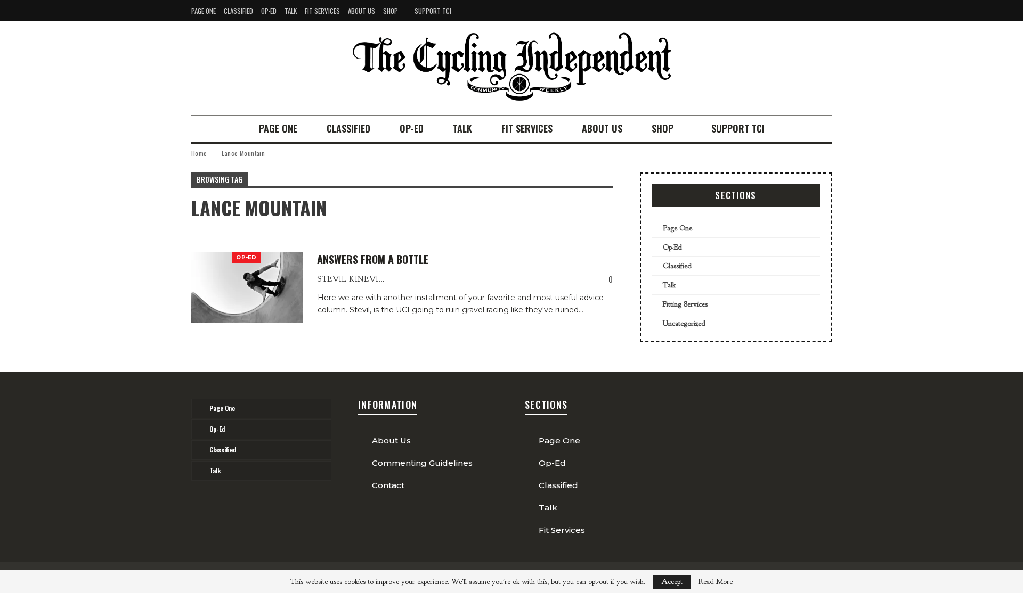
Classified (238, 10)
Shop (390, 10)
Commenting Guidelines (422, 463)
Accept (672, 581)
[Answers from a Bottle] (247, 287)
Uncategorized (684, 323)
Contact (388, 485)
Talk (291, 10)
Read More (715, 582)
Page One (203, 10)
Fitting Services (685, 304)
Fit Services (322, 10)
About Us (361, 10)
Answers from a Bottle (372, 259)
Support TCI (433, 10)
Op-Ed (269, 10)
